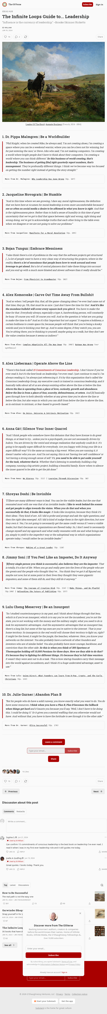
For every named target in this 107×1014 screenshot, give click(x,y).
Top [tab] (5, 885)
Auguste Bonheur (54, 124)
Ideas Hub (7, 11)
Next (96, 791)
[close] (80, 913)
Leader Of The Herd (35, 124)
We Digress (28, 478)
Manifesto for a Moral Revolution (47, 233)
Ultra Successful (38, 725)
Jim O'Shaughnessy (22, 900)
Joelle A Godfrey (14, 858)
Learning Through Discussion (63, 478)
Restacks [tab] (21, 811)
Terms (67, 994)
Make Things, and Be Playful (85, 588)
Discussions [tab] (23, 885)
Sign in (99, 4)
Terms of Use (67, 961)
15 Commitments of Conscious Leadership (56, 370)
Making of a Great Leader (39, 547)
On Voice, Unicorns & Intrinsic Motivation (46, 413)
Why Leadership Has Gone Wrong (48, 179)
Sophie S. (10, 837)
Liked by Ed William (16, 841)
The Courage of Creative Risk (39, 588)
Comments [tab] (9, 811)
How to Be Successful (15, 892)
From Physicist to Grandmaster (40, 279)
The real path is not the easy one (17, 896)
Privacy (59, 994)
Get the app (67, 1001)
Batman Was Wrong (84, 345)
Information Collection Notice (52, 964)
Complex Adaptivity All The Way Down (42, 345)
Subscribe (87, 4)
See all (7, 945)
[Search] (102, 885)
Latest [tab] (13, 885)
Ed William (7, 28)
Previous (12, 791)
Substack (40, 1008)
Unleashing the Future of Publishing (36, 591)
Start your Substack (46, 1001)
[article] (53, 898)
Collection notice (79, 994)
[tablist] (14, 811)
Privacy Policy (74, 964)
